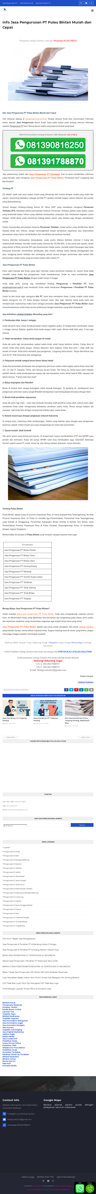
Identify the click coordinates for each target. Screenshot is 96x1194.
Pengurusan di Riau (11, 913)
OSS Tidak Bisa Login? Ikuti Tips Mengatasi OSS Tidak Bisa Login (30, 983)
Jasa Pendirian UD (26, 3)
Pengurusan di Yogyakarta (14, 926)
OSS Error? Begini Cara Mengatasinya (18, 939)
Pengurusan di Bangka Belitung (16, 860)
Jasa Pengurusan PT (9, 3)
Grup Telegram (50, 642)
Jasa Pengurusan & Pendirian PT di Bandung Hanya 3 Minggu (29, 944)
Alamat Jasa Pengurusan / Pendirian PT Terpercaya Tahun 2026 (30, 961)
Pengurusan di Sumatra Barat (15, 922)
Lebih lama (85, 737)
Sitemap (66, 1190)
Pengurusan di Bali (11, 856)
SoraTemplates (37, 1186)
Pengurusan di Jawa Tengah (14, 880)
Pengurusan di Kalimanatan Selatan (17, 889)
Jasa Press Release (66, 1177)
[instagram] (81, 3)
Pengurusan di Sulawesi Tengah (16, 917)
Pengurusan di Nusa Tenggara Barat (17, 905)
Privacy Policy (31, 1190)
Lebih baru (11, 737)
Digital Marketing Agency (63, 1186)
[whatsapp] (92, 3)
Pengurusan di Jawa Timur (14, 885)
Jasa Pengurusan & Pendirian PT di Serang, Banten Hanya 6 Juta (30, 950)
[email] (86, 3)
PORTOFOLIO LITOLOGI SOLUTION (75, 652)
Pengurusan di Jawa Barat (13, 876)
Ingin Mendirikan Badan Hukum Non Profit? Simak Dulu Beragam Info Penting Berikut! (40, 978)
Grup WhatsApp (74, 642)
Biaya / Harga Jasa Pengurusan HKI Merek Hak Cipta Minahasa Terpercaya (35, 972)
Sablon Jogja (28, 1177)
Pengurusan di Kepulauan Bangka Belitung (20, 893)
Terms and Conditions (54, 1190)
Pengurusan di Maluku (12, 901)
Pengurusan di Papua (12, 909)
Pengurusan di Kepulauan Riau (16, 690)
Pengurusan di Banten (12, 864)
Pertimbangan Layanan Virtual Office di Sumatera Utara (26, 989)
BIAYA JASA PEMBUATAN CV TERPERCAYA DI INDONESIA (28, 955)
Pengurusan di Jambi (11, 872)
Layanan (6, 847)
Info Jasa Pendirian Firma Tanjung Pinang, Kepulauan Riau (77, 720)
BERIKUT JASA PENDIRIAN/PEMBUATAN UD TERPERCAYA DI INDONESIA (36, 966)
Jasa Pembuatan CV (43, 3)
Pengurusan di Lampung (13, 897)
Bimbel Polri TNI (45, 1177)
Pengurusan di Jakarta (12, 868)
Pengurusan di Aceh (11, 852)
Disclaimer (42, 1190)
